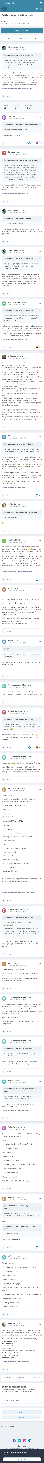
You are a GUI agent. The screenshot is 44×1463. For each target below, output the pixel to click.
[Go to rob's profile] (4, 117)
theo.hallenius (14, 540)
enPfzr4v (12, 504)
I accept (23, 1459)
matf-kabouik (14, 302)
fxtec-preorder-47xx (17, 685)
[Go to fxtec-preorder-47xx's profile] (4, 686)
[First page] (3, 38)
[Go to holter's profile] (4, 589)
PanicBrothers (14, 788)
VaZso (10, 1080)
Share (22, 1412)
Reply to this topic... (13, 1400)
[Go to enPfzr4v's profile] (4, 505)
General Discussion (23, 23)
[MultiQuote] (3, 96)
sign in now (12, 1391)
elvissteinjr (13, 356)
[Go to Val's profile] (4, 437)
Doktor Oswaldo (15, 711)
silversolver (13, 47)
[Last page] (41, 38)
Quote (9, 96)
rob (9, 116)
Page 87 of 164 (22, 38)
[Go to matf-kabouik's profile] (4, 303)
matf (27, 444)
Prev (7, 38)
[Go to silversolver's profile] (4, 48)
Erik (4, 21)
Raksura (11, 1323)
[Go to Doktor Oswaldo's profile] (4, 712)
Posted (17, 49)
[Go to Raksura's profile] (4, 1324)
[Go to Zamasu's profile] (4, 153)
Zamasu (28, 55)
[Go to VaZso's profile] (4, 1081)
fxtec (27, 719)
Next (36, 38)
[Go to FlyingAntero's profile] (4, 1128)
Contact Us (22, 1446)
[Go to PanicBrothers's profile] (4, 789)
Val (9, 436)
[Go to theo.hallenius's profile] (4, 541)
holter (10, 588)
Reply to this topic (22, 30)
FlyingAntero (13, 1127)
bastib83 (11, 640)
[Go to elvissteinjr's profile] (4, 357)
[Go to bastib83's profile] (4, 641)
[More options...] (40, 48)
